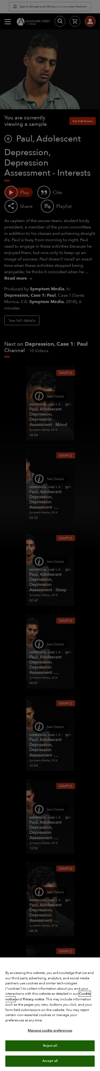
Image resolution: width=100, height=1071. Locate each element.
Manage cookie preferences (50, 1030)
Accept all (50, 1060)
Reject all (50, 1045)
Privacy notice (33, 999)
